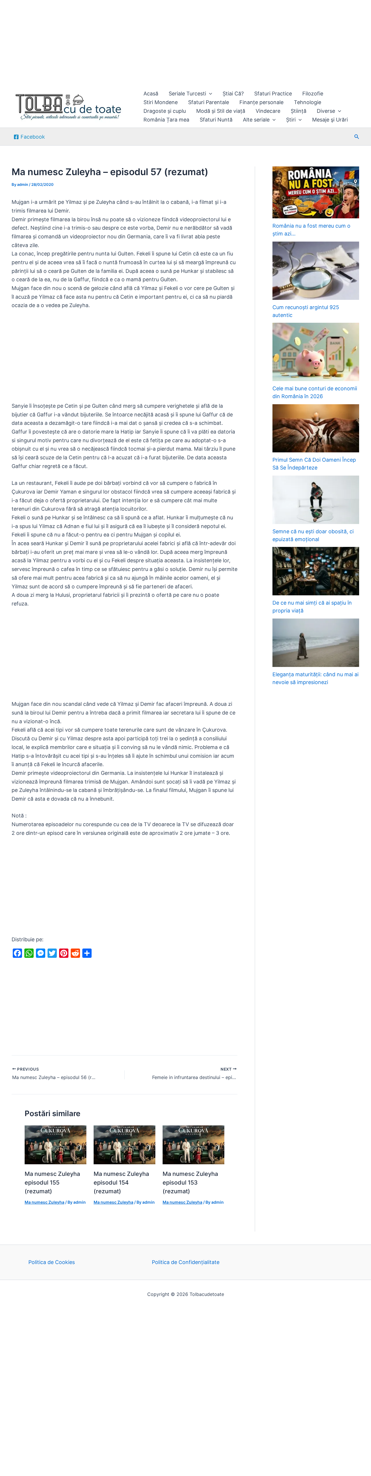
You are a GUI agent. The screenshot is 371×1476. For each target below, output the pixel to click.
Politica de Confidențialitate (185, 1262)
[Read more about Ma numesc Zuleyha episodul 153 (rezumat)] (193, 1144)
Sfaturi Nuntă (216, 120)
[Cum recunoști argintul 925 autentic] (315, 271)
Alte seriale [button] (256, 120)
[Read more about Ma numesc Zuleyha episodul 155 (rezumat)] (55, 1144)
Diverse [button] (326, 111)
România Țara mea (166, 120)
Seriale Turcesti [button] (187, 93)
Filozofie (312, 93)
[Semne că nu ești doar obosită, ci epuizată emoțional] (315, 500)
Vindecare (268, 111)
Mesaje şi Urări (330, 120)
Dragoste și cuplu (164, 111)
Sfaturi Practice (273, 93)
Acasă (150, 93)
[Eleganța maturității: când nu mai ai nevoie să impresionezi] (315, 643)
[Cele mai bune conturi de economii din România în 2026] (315, 352)
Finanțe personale (261, 102)
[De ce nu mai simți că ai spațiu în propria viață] (315, 571)
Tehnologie (307, 102)
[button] (209, 93)
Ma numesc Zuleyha (44, 1202)
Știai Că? (233, 93)
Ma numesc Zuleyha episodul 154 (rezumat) (121, 1182)
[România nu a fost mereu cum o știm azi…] (315, 192)
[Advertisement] (174, 43)
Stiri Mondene (160, 102)
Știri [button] (291, 120)
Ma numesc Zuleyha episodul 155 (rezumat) (52, 1182)
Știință (298, 111)
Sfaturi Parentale (208, 102)
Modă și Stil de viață (220, 111)
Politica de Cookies (51, 1262)
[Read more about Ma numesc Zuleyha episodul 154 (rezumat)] (124, 1144)
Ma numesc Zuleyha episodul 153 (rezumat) (190, 1182)
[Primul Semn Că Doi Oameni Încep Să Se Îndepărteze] (315, 428)
